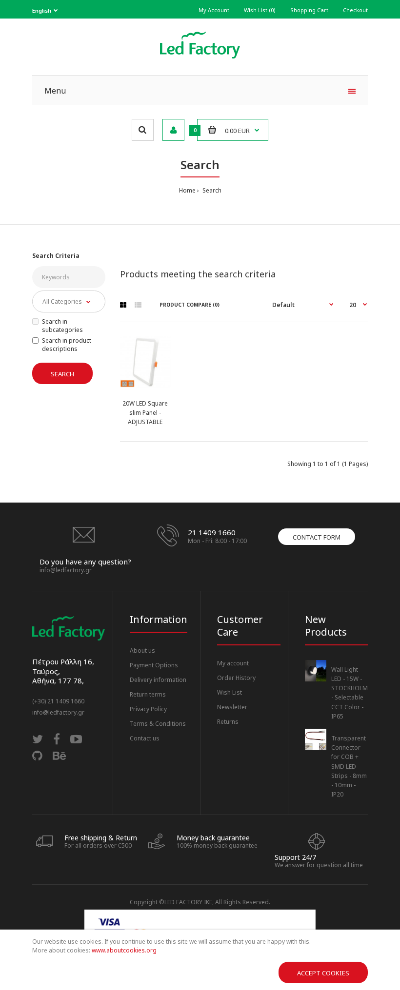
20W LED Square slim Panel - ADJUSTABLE (145, 412)
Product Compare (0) (190, 304)
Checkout (355, 10)
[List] (138, 305)
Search (211, 190)
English (41, 10)
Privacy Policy (148, 709)
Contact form (316, 537)
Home (187, 190)
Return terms (148, 694)
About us (142, 650)
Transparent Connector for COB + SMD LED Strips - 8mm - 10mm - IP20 (349, 766)
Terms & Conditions (158, 723)
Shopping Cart (309, 10)
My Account (214, 10)
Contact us (145, 738)
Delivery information (158, 680)
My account (233, 663)
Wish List (229, 692)
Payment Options (154, 665)
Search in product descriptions (66, 344)
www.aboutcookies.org (124, 950)
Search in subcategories (62, 325)
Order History (236, 678)
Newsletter (232, 707)
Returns (228, 722)
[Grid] (123, 305)
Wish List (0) (260, 10)
